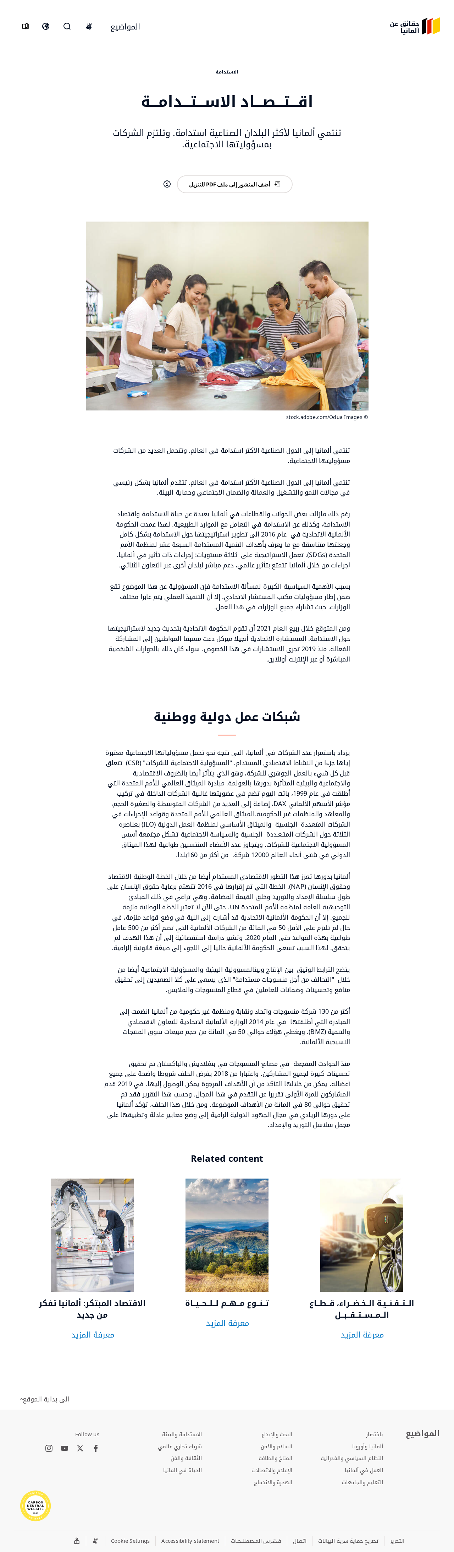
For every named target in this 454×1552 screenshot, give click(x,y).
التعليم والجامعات (362, 1482)
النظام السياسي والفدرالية (352, 1457)
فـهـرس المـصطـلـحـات (256, 1540)
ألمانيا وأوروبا (367, 1446)
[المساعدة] (167, 184)
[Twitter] (80, 1449)
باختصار (374, 1434)
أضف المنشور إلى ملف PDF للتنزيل (229, 184)
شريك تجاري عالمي (180, 1446)
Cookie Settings (130, 1540)
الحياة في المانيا (182, 1470)
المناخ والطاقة (275, 1457)
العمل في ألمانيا (364, 1470)
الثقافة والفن (186, 1457)
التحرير (397, 1540)
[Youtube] (64, 1449)
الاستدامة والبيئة (181, 1434)
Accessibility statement (190, 1540)
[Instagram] (48, 1449)
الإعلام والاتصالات (271, 1470)
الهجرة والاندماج (273, 1482)
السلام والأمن (276, 1446)
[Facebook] (95, 1449)
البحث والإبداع (276, 1434)
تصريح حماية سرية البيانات (348, 1540)
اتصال (299, 1540)
